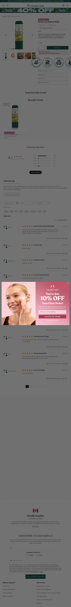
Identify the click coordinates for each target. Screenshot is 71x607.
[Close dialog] (68, 283)
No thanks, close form (52, 320)
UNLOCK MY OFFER (52, 317)
